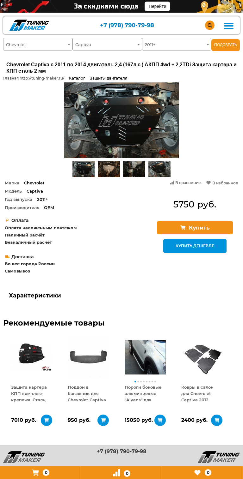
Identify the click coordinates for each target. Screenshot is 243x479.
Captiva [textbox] (83, 44)
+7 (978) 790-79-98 (127, 25)
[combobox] (37, 44)
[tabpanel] (31, 357)
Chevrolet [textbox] (16, 44)
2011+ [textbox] (150, 44)
